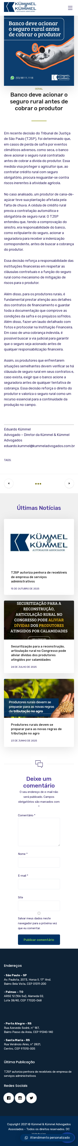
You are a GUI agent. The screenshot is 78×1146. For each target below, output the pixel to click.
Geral (39, 88)
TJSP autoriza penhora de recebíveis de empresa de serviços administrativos (39, 577)
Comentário (26, 815)
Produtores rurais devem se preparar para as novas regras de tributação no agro (36, 729)
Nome (23, 854)
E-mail (23, 875)
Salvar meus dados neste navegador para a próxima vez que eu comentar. (37, 923)
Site (20, 897)
